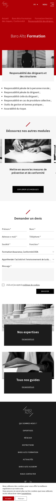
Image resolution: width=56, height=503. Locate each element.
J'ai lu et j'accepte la (23, 285)
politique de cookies (31, 285)
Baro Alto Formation (21, 18)
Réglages (21, 498)
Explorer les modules (28, 189)
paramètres (26, 493)
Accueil (5, 18)
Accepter (8, 498)
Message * (6, 266)
